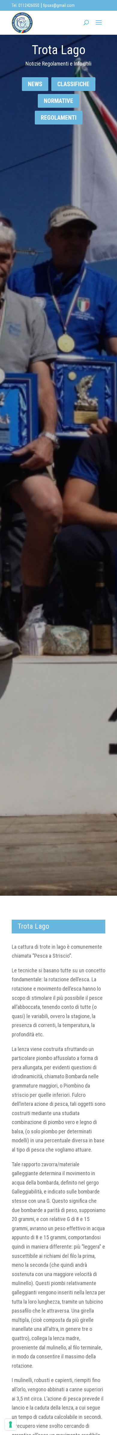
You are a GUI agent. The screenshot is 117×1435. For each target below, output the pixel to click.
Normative (58, 100)
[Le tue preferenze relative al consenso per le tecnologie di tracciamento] (10, 1424)
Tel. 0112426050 (25, 5)
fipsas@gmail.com (59, 5)
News (35, 84)
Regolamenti (58, 117)
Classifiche (73, 84)
